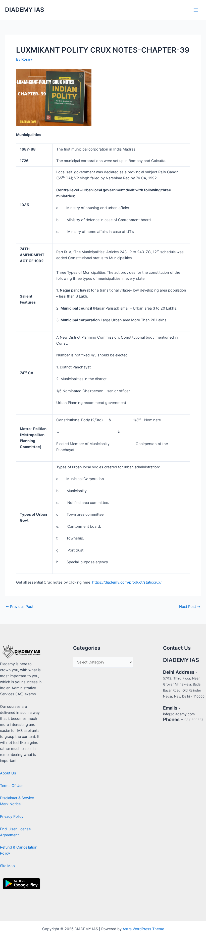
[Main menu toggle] (195, 10)
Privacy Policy (11, 816)
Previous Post (19, 607)
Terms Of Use (11, 785)
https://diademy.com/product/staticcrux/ (127, 582)
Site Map (7, 866)
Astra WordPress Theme (143, 929)
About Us (8, 773)
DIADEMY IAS (24, 9)
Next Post (189, 607)
